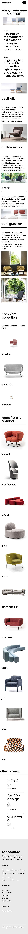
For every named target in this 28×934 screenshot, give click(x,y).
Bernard (5, 454)
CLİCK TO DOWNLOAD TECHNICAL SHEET (13, 327)
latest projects (6, 901)
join (3, 698)
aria (3, 759)
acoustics (5, 898)
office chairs (5, 890)
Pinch (4, 729)
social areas (5, 895)
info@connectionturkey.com (10, 880)
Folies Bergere (8, 484)
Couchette (6, 637)
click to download (7, 911)
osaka (4, 667)
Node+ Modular (9, 606)
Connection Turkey (11, 927)
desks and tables (7, 893)
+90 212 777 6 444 (7, 878)
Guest (4, 545)
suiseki (5, 515)
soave (4, 576)
